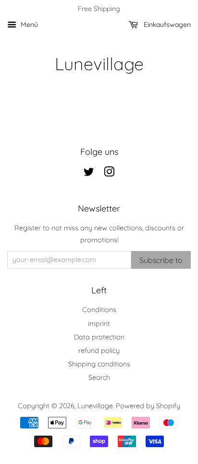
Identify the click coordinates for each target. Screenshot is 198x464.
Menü (28, 24)
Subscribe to (161, 260)
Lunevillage (99, 63)
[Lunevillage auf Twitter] (89, 173)
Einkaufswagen (166, 24)
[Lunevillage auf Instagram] (109, 173)
